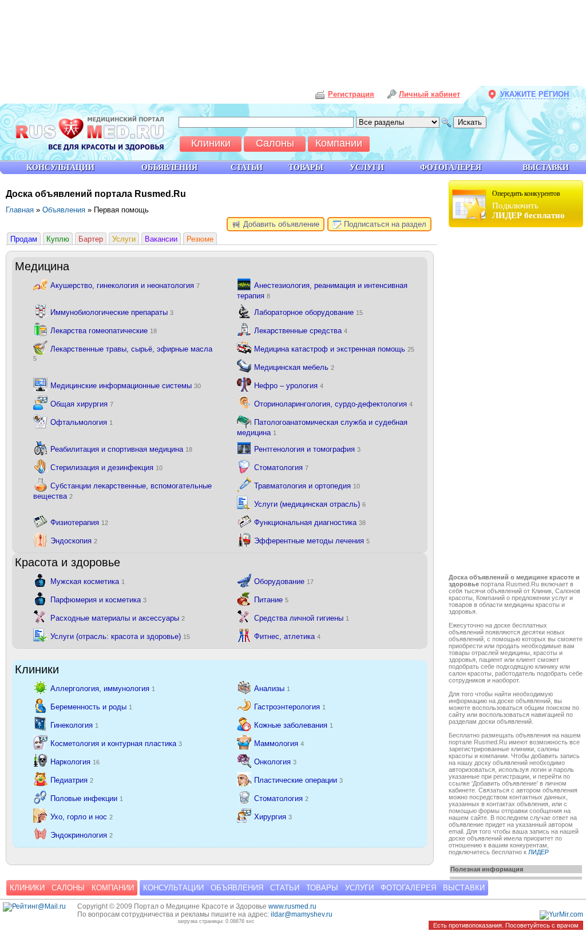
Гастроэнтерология (290, 707)
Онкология (275, 762)
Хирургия (273, 816)
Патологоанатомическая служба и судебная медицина (322, 427)
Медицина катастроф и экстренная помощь (334, 349)
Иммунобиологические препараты (111, 312)
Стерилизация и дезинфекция (106, 467)
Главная (20, 210)
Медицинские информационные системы (125, 385)
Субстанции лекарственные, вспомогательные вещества (122, 491)
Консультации (173, 887)
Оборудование (284, 581)
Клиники (27, 887)
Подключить (528, 205)
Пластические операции (298, 780)
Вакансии (161, 239)
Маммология (279, 743)
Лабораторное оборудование (308, 312)
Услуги (124, 239)
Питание (271, 599)
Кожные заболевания (293, 725)
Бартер (90, 239)
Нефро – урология (288, 385)
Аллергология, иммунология (102, 688)
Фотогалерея (408, 887)
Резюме (200, 239)
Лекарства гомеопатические (103, 330)
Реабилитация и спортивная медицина (121, 449)
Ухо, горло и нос (81, 816)
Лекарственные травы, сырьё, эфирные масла (122, 353)
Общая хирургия (81, 404)
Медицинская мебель (294, 367)
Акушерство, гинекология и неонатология (125, 285)
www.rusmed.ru (292, 906)
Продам (23, 239)
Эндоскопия (73, 540)
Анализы (272, 688)
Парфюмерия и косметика (98, 599)
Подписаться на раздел (384, 224)
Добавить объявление (280, 224)
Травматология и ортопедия (307, 486)
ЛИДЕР (538, 852)
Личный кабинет (429, 94)
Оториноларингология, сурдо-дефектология (333, 404)
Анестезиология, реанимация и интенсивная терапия (322, 290)
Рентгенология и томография (307, 449)
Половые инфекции (86, 798)
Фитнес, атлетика (287, 636)
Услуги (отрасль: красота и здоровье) (120, 636)
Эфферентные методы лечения (312, 540)
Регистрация (351, 94)
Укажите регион (534, 94)
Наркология (75, 762)
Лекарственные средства (300, 330)
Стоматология (281, 467)
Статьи (284, 887)
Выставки (464, 887)
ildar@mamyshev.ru (301, 914)
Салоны (68, 887)
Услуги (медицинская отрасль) (310, 504)
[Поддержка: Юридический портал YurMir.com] (561, 914)
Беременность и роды (91, 707)
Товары (322, 887)
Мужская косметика (87, 581)
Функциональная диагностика (310, 522)
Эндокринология (81, 835)
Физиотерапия (79, 522)
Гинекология (74, 725)
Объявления (63, 210)
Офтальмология (81, 422)
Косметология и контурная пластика (116, 743)
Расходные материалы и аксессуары (117, 618)
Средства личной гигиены (301, 618)
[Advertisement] (517, 402)
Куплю (57, 239)
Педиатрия (71, 780)
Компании (113, 887)
